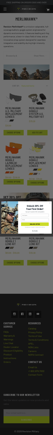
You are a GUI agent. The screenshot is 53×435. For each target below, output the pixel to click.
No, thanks (35, 230)
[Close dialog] (50, 203)
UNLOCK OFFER (35, 224)
